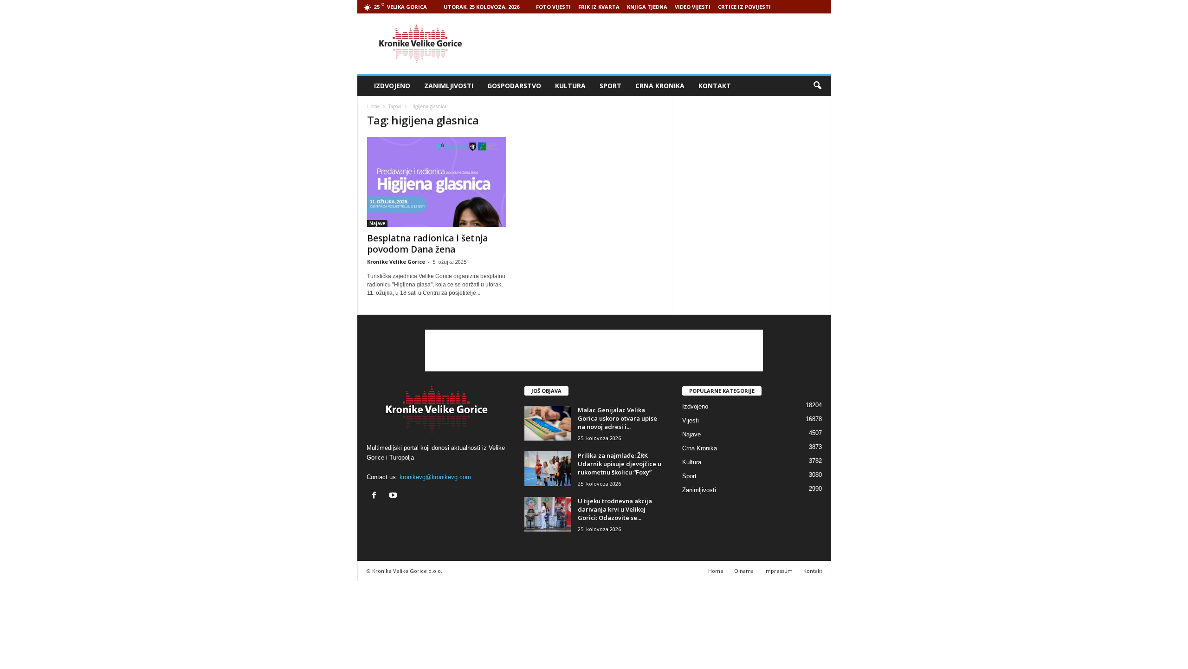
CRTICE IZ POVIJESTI (744, 6)
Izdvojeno (392, 85)
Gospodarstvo (514, 85)
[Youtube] (394, 496)
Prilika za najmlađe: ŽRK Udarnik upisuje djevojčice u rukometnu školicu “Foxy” (619, 463)
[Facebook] (376, 496)
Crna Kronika (659, 85)
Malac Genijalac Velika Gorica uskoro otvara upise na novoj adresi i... (617, 418)
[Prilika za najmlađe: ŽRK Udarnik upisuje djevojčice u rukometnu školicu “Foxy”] (547, 468)
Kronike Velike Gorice (396, 261)
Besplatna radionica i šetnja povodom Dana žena (427, 243)
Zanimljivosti (448, 85)
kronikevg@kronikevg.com (435, 477)
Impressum (778, 570)
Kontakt (714, 85)
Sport (610, 85)
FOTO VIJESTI (553, 6)
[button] (817, 86)
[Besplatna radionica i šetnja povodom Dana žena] (436, 182)
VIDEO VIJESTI (692, 6)
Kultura (570, 85)
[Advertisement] (662, 44)
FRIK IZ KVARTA (599, 6)
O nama (744, 570)
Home (373, 106)
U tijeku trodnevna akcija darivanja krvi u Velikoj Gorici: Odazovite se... (615, 509)
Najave (377, 223)
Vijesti (690, 420)
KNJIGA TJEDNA (647, 6)
